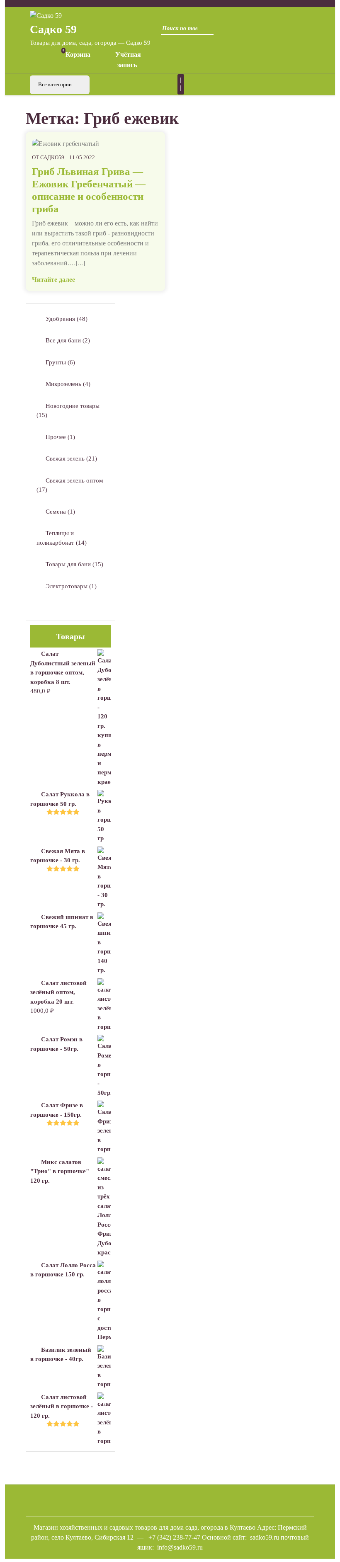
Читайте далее (53, 279)
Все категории (55, 84)
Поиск (205, 31)
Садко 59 (53, 29)
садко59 (52, 157)
